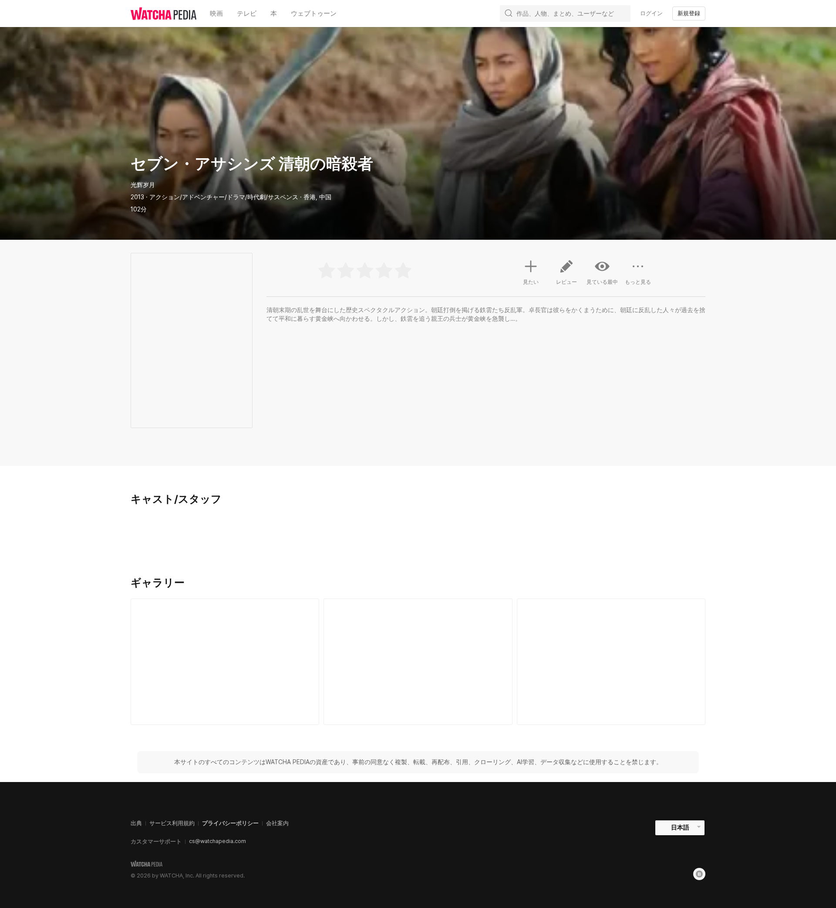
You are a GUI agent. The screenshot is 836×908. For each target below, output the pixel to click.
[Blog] (699, 874)
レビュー (566, 282)
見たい (531, 282)
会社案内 (277, 823)
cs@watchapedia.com (217, 841)
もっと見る (638, 282)
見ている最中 (602, 282)
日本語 (680, 827)
